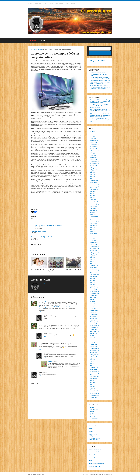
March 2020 (93, 240)
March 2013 (93, 388)
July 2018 (92, 278)
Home (34, 49)
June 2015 (92, 337)
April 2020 (92, 239)
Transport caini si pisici (95, 449)
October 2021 (93, 223)
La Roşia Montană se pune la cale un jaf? (99, 106)
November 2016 (94, 316)
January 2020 (93, 244)
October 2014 (93, 352)
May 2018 (92, 282)
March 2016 (93, 320)
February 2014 (94, 367)
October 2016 (93, 318)
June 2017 (92, 303)
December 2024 (94, 161)
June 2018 (92, 280)
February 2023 (94, 201)
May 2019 (92, 259)
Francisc (91, 428)
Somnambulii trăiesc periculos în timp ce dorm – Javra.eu (100, 100)
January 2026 (93, 142)
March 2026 (93, 138)
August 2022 (93, 210)
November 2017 (94, 293)
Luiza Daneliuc (93, 437)
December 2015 (94, 325)
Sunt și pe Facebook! (97, 61)
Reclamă (45, 3)
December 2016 (94, 314)
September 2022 (94, 208)
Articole (30, 3)
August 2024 (93, 169)
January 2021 (93, 233)
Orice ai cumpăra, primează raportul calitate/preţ (48, 225)
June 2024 (93, 172)
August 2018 (93, 276)
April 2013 (92, 386)
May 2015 (92, 339)
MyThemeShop (92, 474)
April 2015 (92, 341)
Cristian (42, 283)
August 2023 (93, 191)
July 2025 (92, 152)
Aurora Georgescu (43, 301)
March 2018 (93, 286)
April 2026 (92, 136)
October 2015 (93, 329)
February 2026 (94, 140)
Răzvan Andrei (93, 434)
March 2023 (93, 199)
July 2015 (92, 335)
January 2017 (93, 312)
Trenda (91, 460)
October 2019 (93, 250)
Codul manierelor (59, 3)
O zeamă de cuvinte (94, 438)
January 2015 (93, 346)
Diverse (73, 3)
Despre (43, 40)
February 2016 (94, 322)
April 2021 (92, 229)
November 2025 (94, 146)
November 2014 (94, 350)
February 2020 (94, 242)
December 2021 (94, 220)
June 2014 (92, 359)
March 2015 (93, 342)
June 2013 (92, 382)
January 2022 (93, 218)
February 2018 (94, 288)
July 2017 (92, 301)
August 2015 (93, 333)
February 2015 (94, 344)
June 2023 (92, 195)
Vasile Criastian (37, 60)
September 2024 (94, 167)
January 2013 (93, 392)
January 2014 (93, 369)
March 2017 (93, 308)
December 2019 (94, 246)
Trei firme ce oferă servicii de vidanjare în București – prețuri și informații (98, 74)
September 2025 (94, 150)
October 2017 (93, 295)
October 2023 (93, 188)
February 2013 (94, 390)
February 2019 (94, 265)
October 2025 (93, 148)
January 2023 (93, 203)
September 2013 (94, 376)
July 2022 (92, 212)
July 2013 (92, 380)
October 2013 (93, 375)
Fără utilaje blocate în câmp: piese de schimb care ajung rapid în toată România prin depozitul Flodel (100, 89)
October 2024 (93, 165)
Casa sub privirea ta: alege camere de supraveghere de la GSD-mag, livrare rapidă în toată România (100, 82)
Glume (51, 3)
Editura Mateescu (93, 439)
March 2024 (93, 178)
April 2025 (92, 154)
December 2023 (94, 184)
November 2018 (94, 271)
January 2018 (93, 290)
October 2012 (93, 397)
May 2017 (92, 305)
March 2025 (93, 155)
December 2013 (94, 371)
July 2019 (92, 256)
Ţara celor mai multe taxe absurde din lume (100, 116)
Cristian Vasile (31, 474)
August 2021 (93, 225)
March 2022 (93, 214)
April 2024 (92, 176)
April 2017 (92, 307)
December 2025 (94, 144)
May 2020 (92, 237)
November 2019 (94, 248)
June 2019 (92, 257)
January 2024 (93, 182)
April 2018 (92, 284)
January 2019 (93, 267)
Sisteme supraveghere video (96, 463)
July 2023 (92, 193)
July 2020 (92, 235)
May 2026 (92, 135)
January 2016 (93, 324)
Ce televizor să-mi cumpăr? (38, 231)
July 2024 (92, 171)
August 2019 (93, 254)
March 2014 (93, 365)
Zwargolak (91, 435)
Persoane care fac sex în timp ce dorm (100, 102)
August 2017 (93, 299)
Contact (34, 40)
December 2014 (94, 348)
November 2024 (94, 163)
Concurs (67, 3)
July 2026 (92, 131)
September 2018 (94, 274)
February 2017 (94, 310)
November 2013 (94, 373)
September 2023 (94, 189)
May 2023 (92, 197)
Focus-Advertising (107, 474)
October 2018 (93, 273)
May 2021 (92, 227)
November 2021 (94, 222)
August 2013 (93, 378)
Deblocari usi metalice (95, 466)
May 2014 (92, 361)
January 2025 (93, 159)
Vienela (40, 342)
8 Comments (63, 60)
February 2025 (94, 157)
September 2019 (94, 252)
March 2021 (93, 231)
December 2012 (94, 393)
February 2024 (94, 180)
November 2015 (94, 327)
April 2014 (92, 363)
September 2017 (94, 297)
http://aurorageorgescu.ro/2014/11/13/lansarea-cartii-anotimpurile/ (56, 307)
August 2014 (93, 356)
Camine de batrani (94, 452)
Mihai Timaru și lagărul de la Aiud (98, 85)
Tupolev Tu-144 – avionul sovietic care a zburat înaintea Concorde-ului (100, 78)
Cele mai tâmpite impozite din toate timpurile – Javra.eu (100, 114)
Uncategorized (37, 3)
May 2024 (92, 174)
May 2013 (92, 384)
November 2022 (94, 205)
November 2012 (94, 395)
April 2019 (92, 261)
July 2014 (92, 358)
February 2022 (94, 216)
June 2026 (93, 133)
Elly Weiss (91, 430)
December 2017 (94, 291)
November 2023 (94, 186)
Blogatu (91, 431)
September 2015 (94, 331)
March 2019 (93, 263)
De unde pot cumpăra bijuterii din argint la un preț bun (46, 237)
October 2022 (93, 206)
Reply (40, 311)
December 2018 (94, 269)
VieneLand (92, 455)
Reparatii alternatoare (94, 457)
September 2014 (94, 354)
